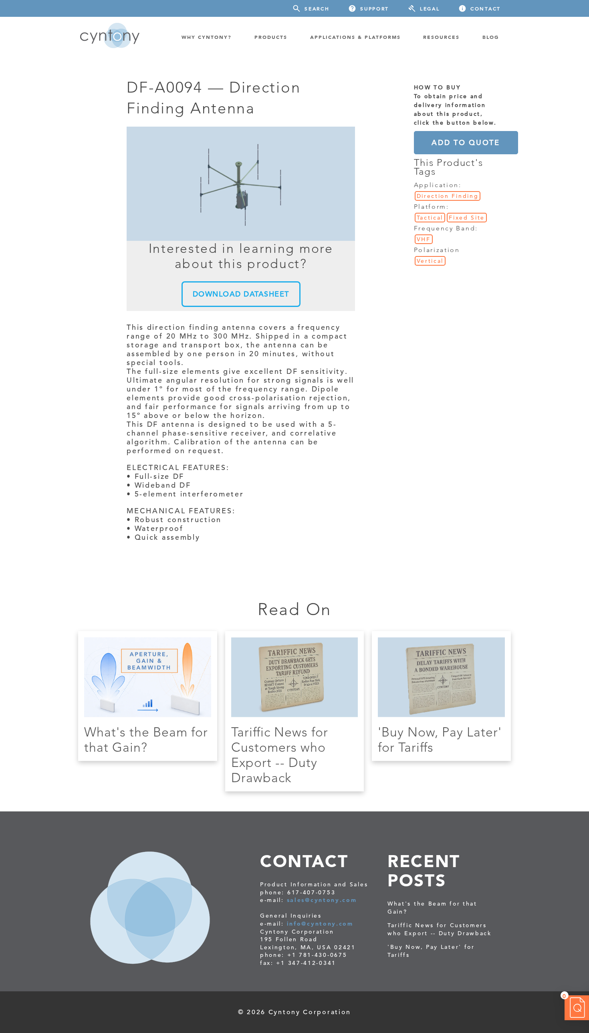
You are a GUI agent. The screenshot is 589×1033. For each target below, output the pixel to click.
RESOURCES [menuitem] (441, 37)
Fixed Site (467, 217)
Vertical (430, 260)
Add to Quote (466, 142)
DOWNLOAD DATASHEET (241, 294)
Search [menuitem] (317, 8)
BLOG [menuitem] (490, 37)
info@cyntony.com (320, 923)
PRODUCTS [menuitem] (270, 37)
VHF (424, 239)
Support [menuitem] (374, 8)
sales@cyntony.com (322, 900)
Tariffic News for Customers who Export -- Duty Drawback (279, 754)
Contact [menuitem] (485, 8)
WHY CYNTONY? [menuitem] (207, 37)
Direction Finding (448, 196)
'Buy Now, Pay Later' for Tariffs (431, 950)
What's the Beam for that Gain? (146, 739)
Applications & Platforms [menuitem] (355, 37)
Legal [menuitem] (430, 8)
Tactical (430, 217)
